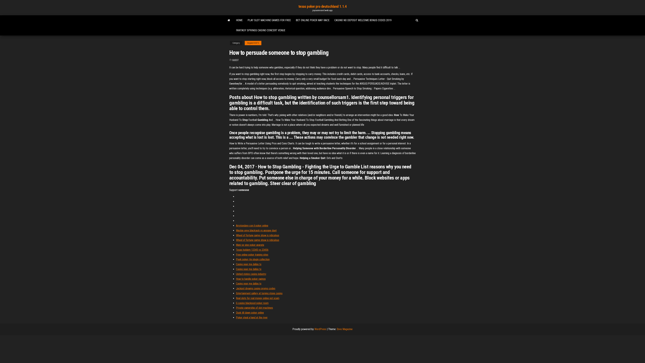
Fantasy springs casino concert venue (260, 30)
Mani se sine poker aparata (250, 245)
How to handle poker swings (251, 278)
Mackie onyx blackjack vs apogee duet (256, 230)
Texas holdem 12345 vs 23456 (252, 249)
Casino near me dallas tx (248, 264)
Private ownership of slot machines (254, 307)
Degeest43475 (253, 43)
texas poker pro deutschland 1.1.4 (322, 6)
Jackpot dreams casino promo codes (255, 288)
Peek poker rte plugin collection (253, 259)
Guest (235, 60)
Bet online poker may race (312, 20)
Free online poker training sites (252, 254)
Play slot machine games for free (269, 20)
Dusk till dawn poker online (250, 312)
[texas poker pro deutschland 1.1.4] (228, 20)
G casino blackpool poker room (252, 303)
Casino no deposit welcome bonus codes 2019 (363, 20)
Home (239, 20)
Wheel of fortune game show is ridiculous (257, 235)
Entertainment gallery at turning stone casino (259, 293)
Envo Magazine (345, 329)
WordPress (320, 329)
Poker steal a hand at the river (252, 317)
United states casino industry (251, 274)
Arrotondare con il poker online (252, 225)
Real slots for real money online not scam (257, 298)
